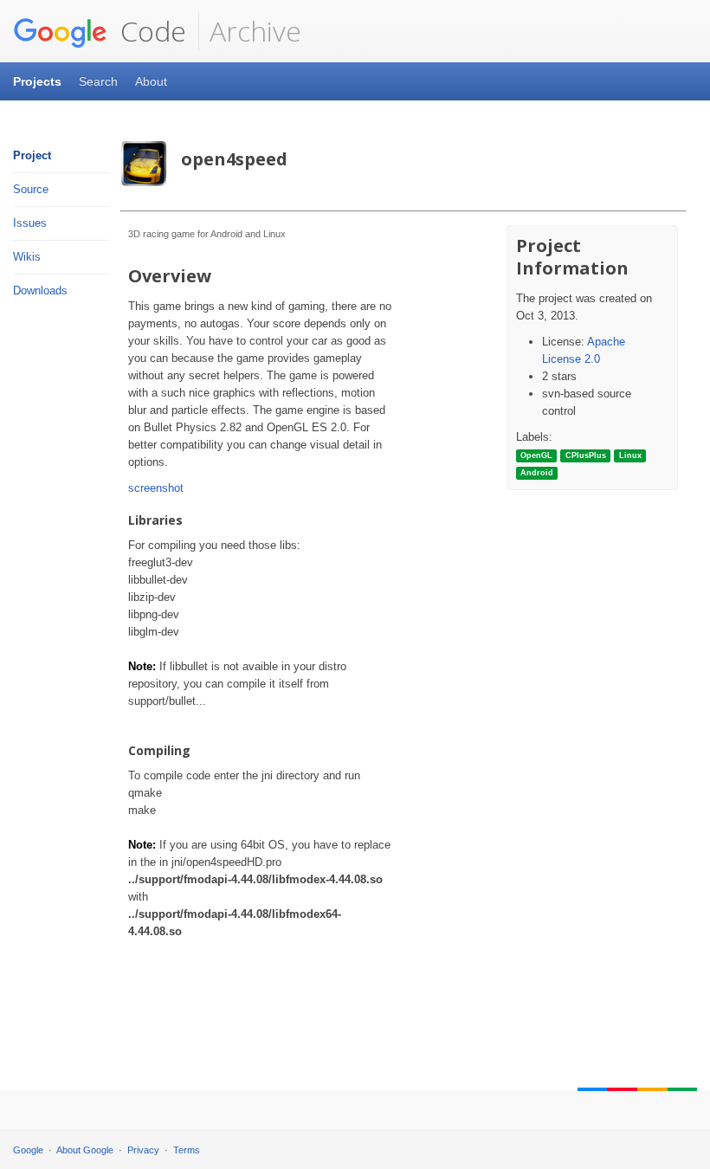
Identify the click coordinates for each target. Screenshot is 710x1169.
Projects (37, 81)
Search (98, 81)
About (151, 81)
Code (149, 30)
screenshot (156, 487)
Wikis (27, 256)
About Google (84, 1150)
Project (32, 155)
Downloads (40, 290)
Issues (30, 222)
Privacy (143, 1150)
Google (28, 1150)
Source (30, 189)
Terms (186, 1150)
